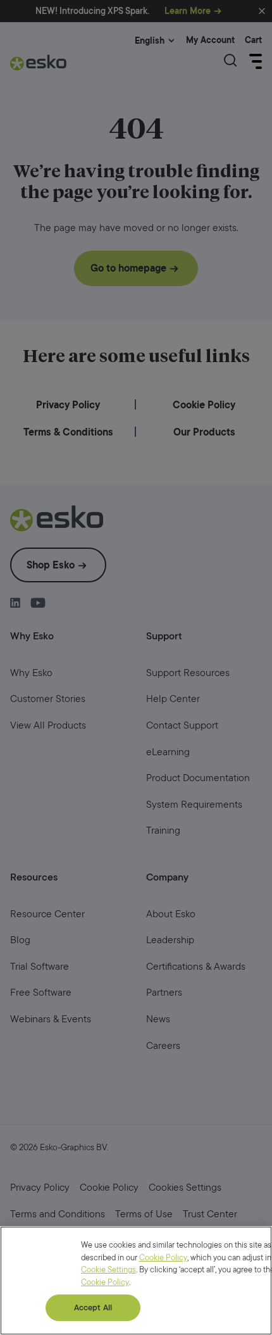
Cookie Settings (108, 1269)
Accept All (93, 1307)
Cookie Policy (163, 1257)
